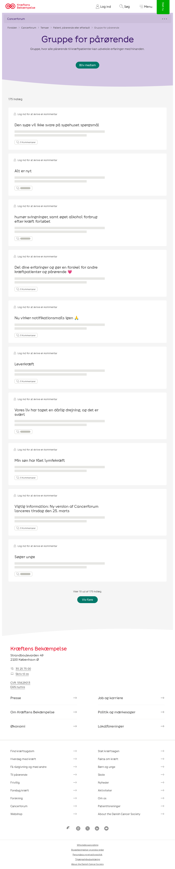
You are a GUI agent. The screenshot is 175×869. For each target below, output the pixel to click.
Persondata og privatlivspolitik (87, 854)
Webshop (16, 814)
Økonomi (17, 726)
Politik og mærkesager (117, 712)
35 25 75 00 (23, 668)
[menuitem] (102, 6)
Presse (15, 698)
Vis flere (87, 599)
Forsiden (12, 27)
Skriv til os (22, 673)
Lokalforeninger (111, 726)
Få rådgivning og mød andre (28, 766)
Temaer (45, 27)
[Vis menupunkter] (87, 19)
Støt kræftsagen (108, 751)
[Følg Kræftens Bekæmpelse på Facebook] (69, 828)
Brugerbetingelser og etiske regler (87, 849)
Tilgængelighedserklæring (87, 859)
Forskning (16, 798)
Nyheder (103, 782)
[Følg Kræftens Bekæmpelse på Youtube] (106, 828)
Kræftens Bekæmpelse (38, 648)
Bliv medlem (87, 65)
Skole (101, 774)
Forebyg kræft (19, 790)
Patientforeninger (109, 806)
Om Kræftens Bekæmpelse (32, 712)
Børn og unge (106, 766)
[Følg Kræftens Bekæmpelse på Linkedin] (97, 828)
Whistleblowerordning (87, 845)
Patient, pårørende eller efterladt (71, 27)
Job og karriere (110, 698)
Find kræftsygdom (22, 751)
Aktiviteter (105, 790)
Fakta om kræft (108, 758)
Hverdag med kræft (23, 758)
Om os (102, 798)
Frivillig (15, 782)
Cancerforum (28, 27)
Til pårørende (18, 774)
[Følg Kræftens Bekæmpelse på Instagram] (78, 828)
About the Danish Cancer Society (119, 814)
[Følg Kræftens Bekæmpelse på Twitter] (87, 828)
